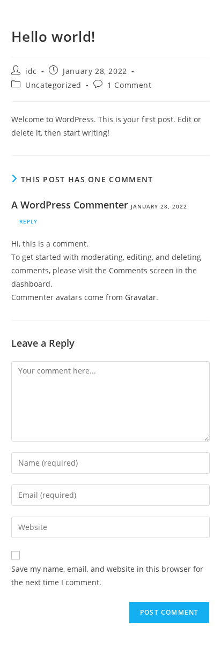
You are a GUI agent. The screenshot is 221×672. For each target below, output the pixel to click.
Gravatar (140, 297)
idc (31, 71)
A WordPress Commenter (69, 204)
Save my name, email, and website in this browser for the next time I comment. (107, 575)
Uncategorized (53, 85)
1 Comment (129, 85)
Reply (28, 221)
